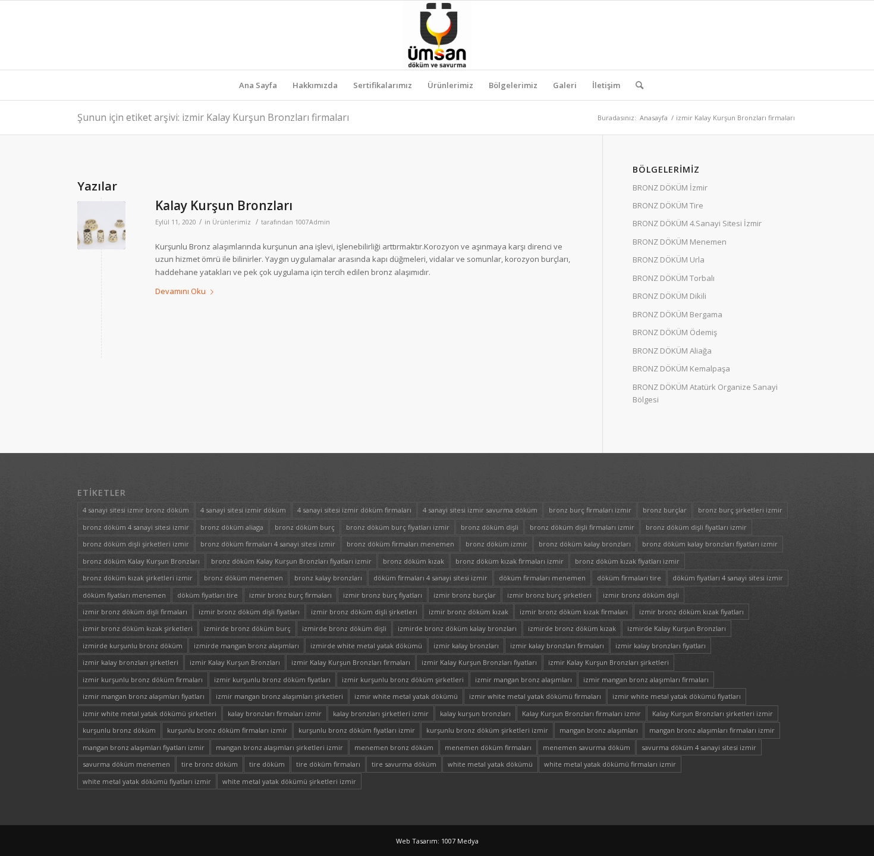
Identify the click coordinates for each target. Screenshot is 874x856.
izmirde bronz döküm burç (247, 628)
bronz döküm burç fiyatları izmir (397, 527)
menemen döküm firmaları (488, 747)
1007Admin (312, 222)
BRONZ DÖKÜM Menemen (680, 241)
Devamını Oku (180, 291)
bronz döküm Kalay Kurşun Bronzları (141, 561)
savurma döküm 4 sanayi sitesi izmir (699, 747)
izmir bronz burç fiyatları (382, 595)
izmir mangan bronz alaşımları (523, 679)
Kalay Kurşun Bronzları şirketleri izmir (712, 713)
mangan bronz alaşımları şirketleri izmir (279, 747)
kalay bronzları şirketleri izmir (381, 713)
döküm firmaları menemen (542, 577)
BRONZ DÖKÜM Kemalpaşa (681, 368)
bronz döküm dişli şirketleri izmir (136, 543)
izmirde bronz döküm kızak (572, 628)
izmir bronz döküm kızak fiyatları (691, 611)
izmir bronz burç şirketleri (549, 595)
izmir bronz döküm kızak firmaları (574, 611)
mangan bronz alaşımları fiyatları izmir (144, 747)
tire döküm (267, 764)
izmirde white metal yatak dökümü (366, 645)
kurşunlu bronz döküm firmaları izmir (227, 730)
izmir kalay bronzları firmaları (557, 645)
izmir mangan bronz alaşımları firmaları (646, 679)
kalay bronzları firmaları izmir (275, 713)
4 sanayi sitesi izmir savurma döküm (480, 509)
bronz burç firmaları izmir (590, 509)
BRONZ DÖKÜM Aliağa (672, 350)
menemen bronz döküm (393, 747)
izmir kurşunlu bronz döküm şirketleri (403, 679)
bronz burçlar (665, 509)
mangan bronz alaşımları (598, 730)
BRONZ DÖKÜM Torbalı (674, 278)
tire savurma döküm (404, 764)
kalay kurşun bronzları (475, 713)
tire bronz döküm (209, 764)
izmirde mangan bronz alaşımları (246, 645)
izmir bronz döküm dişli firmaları (135, 611)
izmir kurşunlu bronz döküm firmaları (143, 679)
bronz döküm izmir (496, 543)
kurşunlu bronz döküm (119, 730)
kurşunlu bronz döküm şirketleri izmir (487, 730)
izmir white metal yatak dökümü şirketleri (149, 713)
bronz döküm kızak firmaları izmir (509, 561)
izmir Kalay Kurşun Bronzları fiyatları (479, 662)
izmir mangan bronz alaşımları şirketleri (279, 696)
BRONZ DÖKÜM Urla (669, 259)
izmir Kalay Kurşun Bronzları (235, 662)
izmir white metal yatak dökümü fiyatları (676, 696)
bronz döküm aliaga (231, 527)
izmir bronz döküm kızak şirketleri (138, 628)
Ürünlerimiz (231, 222)
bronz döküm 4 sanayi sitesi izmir (136, 527)
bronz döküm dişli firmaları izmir (582, 527)
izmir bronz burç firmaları (290, 595)
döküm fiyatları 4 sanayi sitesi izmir (727, 577)
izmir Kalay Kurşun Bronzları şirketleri (608, 662)
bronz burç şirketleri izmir (740, 509)
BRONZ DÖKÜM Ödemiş (675, 332)
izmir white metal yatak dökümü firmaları (535, 696)
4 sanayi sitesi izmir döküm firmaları (354, 509)
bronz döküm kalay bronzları (585, 543)
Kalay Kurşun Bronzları (224, 205)
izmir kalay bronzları (466, 645)
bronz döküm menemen (243, 577)
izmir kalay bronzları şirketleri (130, 662)
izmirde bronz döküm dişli (344, 628)
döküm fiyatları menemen (124, 595)
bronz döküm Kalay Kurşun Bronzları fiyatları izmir (291, 561)
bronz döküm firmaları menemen (400, 543)
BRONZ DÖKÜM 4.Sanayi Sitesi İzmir (697, 223)
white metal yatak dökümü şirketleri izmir (289, 781)
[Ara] (635, 85)
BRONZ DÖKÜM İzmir (670, 187)
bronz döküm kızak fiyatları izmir (627, 561)
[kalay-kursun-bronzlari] (101, 225)
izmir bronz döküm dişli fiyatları (249, 611)
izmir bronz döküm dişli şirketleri (364, 611)
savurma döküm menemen (126, 764)
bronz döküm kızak (413, 561)
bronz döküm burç (305, 527)
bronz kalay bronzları (328, 577)
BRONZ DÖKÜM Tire (668, 205)
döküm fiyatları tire (207, 595)
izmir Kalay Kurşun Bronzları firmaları (350, 662)
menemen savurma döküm (586, 747)
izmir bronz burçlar (464, 595)
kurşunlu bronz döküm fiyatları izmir (356, 730)
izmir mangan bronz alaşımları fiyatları (144, 696)
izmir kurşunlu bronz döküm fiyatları (272, 679)
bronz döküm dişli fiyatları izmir (696, 527)
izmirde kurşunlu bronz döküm (133, 645)
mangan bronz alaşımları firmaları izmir (712, 730)
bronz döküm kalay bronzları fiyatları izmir (710, 543)
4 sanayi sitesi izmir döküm (243, 509)
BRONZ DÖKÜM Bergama (677, 314)
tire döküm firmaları (328, 764)
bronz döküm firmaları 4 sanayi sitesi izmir (267, 543)
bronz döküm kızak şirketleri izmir (138, 577)
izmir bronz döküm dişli (641, 595)
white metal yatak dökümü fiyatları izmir (147, 781)
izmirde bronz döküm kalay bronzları (457, 628)
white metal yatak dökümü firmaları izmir (610, 764)
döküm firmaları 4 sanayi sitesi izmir (430, 577)
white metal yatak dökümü (490, 764)
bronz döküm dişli (489, 527)
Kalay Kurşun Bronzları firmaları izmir (581, 713)
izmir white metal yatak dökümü (406, 696)
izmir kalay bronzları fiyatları (660, 645)
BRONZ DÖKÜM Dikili (669, 295)
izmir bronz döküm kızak (468, 611)
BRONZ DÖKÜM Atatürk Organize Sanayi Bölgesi (705, 393)
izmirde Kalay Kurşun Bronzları (676, 628)
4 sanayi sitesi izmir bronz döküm (136, 509)
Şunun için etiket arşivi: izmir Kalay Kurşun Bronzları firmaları (213, 117)
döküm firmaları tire (629, 577)
